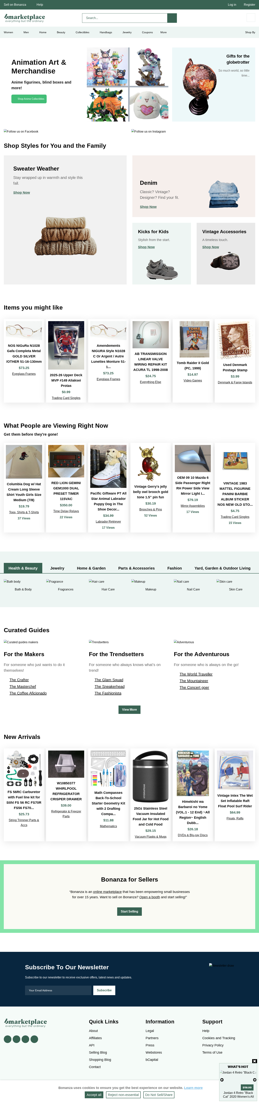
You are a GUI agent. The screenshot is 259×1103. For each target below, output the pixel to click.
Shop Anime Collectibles (31, 98)
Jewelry (127, 32)
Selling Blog (98, 1052)
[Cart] (251, 17)
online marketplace (107, 892)
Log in (232, 4)
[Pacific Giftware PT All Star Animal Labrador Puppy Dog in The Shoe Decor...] (108, 488)
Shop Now (21, 192)
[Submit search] (172, 18)
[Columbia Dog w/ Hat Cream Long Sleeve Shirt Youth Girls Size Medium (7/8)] (24, 488)
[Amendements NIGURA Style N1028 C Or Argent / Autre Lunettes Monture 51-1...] (108, 360)
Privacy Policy (213, 1045)
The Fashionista (108, 693)
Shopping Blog (100, 1060)
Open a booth (149, 897)
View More (129, 709)
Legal (150, 1031)
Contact (95, 1067)
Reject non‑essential (123, 1095)
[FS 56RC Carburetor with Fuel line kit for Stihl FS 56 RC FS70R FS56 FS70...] (24, 795)
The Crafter (19, 680)
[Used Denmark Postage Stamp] (235, 360)
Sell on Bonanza (15, 4)
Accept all (94, 1095)
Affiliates (95, 1038)
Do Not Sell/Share (159, 1095)
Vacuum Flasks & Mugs (150, 836)
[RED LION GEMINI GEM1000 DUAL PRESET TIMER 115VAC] (66, 488)
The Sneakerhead (110, 686)
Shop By (250, 32)
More (163, 32)
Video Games (193, 380)
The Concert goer (194, 687)
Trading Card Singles (66, 398)
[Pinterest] (25, 1039)
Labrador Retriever (108, 521)
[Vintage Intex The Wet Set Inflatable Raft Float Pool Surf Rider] (235, 795)
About (93, 1031)
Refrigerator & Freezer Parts (66, 814)
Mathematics (108, 826)
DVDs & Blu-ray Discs (193, 835)
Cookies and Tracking (218, 1038)
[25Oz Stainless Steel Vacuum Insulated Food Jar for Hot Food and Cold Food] (151, 795)
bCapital (152, 1060)
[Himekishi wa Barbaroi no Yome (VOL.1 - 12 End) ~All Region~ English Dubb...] (193, 795)
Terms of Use (212, 1052)
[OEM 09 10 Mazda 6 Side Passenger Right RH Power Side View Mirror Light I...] (193, 488)
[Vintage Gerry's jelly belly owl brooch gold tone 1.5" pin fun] (151, 488)
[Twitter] (16, 1039)
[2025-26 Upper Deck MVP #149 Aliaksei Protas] (66, 360)
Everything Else (150, 382)
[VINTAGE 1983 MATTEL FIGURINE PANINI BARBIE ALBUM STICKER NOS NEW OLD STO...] (235, 488)
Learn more (193, 1088)
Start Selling (129, 911)
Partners (152, 1038)
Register (249, 4)
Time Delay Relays (66, 511)
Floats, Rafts (235, 818)
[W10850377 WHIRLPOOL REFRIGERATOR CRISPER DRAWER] (66, 795)
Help (40, 4)
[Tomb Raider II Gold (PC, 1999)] (193, 360)
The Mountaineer (194, 681)
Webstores (154, 1052)
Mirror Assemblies (193, 505)
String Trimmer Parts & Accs (24, 823)
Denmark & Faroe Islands (235, 382)
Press (150, 1045)
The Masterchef (22, 686)
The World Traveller (196, 674)
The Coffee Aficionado (28, 693)
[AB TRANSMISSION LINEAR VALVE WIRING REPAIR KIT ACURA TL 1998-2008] (151, 360)
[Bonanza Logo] (25, 18)
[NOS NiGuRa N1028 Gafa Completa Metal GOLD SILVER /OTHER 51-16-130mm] (24, 360)
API (91, 1045)
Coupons (147, 32)
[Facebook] (7, 1039)
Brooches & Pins (150, 509)
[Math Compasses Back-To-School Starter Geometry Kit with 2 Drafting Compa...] (108, 795)
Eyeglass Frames (24, 373)
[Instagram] (34, 1039)
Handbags (106, 32)
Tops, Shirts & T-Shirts (24, 512)
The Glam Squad (109, 680)
